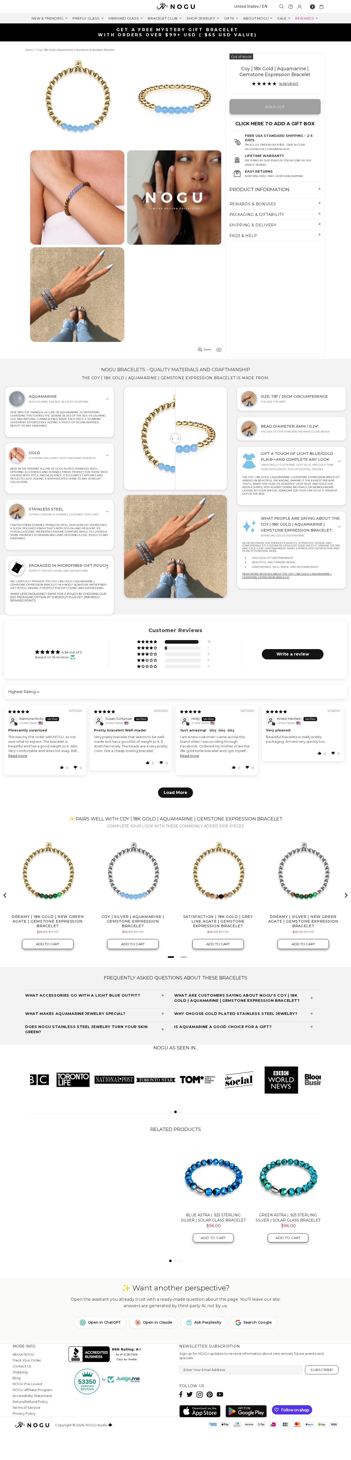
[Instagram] (200, 1394)
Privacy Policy (24, 1413)
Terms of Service (26, 1407)
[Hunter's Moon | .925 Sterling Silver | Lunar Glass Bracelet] (287, 1175)
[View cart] (322, 6)
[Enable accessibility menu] (312, 6)
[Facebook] (181, 1394)
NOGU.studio (175, 7)
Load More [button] (175, 792)
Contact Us (22, 1366)
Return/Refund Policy (30, 1402)
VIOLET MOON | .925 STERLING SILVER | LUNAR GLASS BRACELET (213, 1218)
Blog (17, 1378)
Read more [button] (17, 756)
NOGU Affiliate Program (32, 1390)
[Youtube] (220, 1394)
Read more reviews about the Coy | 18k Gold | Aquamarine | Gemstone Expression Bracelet (286, 575)
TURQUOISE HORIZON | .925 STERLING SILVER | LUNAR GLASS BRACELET (64, 1220)
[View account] (299, 6)
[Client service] (290, 6)
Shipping (20, 1372)
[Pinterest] (210, 1394)
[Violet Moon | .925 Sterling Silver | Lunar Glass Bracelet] (213, 1175)
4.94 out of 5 (72, 652)
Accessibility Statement (32, 1396)
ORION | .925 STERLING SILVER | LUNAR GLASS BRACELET (138, 1218)
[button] (147, 642)
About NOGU (23, 1354)
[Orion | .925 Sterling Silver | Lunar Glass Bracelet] (138, 1175)
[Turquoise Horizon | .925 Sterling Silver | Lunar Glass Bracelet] (63, 1175)
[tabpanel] (51, 1079)
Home (29, 49)
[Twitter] (190, 1394)
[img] (18, 712)
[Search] (281, 6)
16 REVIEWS (288, 84)
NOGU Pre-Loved (27, 1384)
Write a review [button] (292, 654)
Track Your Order (27, 1360)
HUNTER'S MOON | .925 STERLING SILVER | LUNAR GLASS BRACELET (288, 1218)
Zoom (207, 349)
